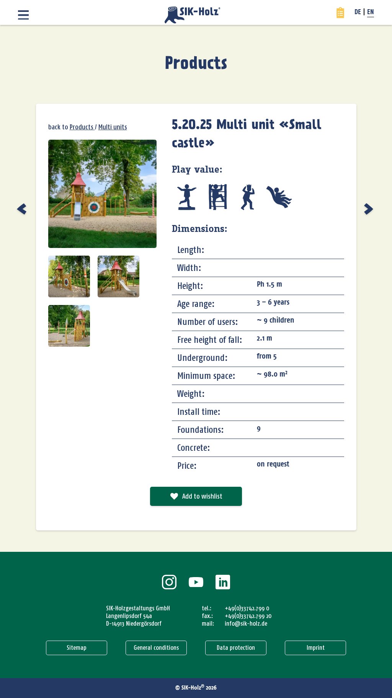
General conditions (156, 647)
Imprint (316, 647)
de (357, 12)
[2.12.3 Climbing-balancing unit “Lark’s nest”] (22, 209)
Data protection (236, 647)
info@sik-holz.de (246, 623)
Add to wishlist (202, 496)
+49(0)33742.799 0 (247, 608)
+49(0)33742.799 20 (248, 616)
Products (196, 64)
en (370, 12)
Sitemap (77, 647)
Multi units (112, 127)
